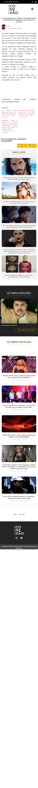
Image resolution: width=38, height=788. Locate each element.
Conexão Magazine (17, 546)
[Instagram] (32, 1)
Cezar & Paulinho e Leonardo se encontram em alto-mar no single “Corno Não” (19, 406)
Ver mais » (22, 514)
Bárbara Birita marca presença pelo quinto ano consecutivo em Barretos (19, 376)
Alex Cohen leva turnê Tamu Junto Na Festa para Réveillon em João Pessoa (27, 112)
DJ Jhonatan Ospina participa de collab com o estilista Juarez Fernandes (9, 112)
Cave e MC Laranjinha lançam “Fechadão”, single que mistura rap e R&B (19, 497)
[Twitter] (35, 1)
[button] (32, 9)
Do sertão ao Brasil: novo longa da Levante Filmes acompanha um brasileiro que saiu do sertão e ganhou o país (19, 467)
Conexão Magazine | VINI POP (9, 325)
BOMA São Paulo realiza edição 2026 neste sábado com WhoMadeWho (19, 436)
